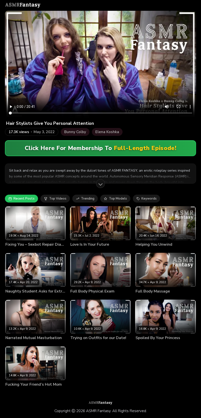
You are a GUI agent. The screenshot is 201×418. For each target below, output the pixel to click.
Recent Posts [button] (24, 198)
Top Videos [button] (57, 198)
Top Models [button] (118, 198)
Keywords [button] (149, 198)
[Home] (23, 5)
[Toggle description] (100, 183)
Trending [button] (87, 198)
